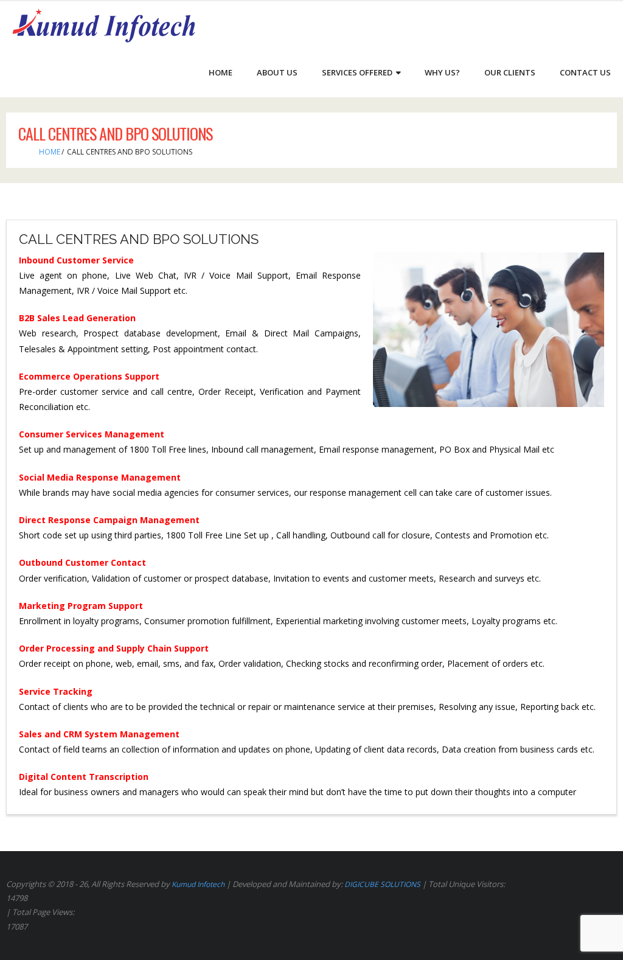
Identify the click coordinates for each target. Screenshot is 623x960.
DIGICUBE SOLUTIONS (382, 884)
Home (49, 152)
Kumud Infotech (198, 884)
